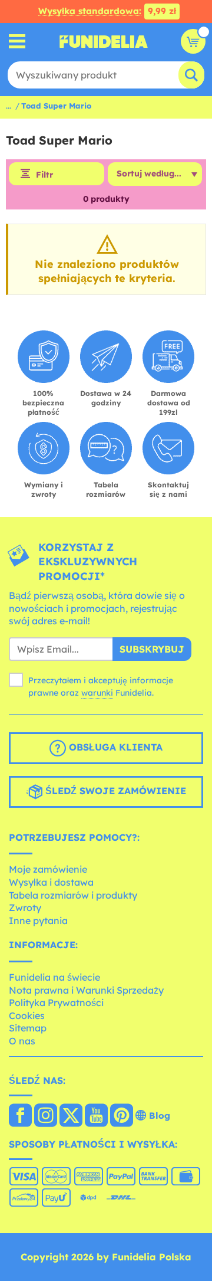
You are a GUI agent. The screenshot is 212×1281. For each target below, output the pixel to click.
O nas (22, 1041)
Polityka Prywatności (56, 1002)
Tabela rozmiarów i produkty (73, 895)
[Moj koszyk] (193, 41)
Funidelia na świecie (54, 977)
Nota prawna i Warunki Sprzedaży (86, 990)
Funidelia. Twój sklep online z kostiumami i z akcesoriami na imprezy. (103, 41)
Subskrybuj (152, 649)
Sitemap (28, 1028)
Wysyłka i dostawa (51, 882)
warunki (97, 692)
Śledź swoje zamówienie (114, 791)
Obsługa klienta (114, 747)
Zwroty (25, 907)
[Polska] (20, 1116)
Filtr (44, 174)
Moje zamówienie (48, 869)
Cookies (27, 1015)
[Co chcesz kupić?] (17, 41)
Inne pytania (38, 920)
